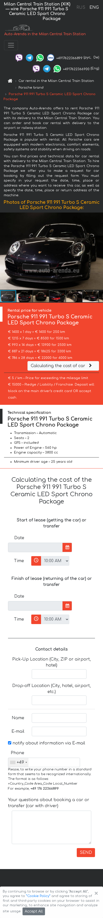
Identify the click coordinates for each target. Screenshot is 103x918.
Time (19, 561)
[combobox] (18, 762)
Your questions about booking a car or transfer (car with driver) (48, 803)
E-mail (18, 731)
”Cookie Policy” (38, 896)
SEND (86, 852)
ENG (94, 7)
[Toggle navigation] (11, 45)
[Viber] (19, 57)
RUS (80, 7)
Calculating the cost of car (58, 366)
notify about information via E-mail (48, 743)
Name (18, 718)
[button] (24, 296)
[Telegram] (29, 57)
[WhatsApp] (40, 57)
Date (19, 538)
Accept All (34, 911)
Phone (17, 753)
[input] (35, 547)
